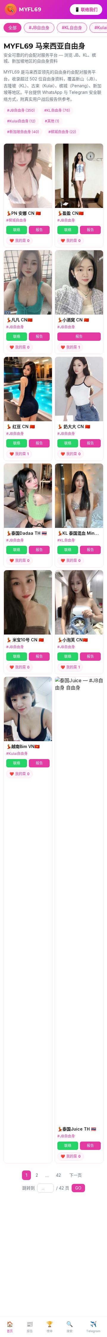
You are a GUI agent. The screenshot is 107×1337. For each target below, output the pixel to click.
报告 (39, 230)
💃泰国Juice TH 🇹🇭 (76, 1128)
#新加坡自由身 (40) (23, 132)
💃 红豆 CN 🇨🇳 (20, 426)
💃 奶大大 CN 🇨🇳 (73, 426)
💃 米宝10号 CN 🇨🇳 (25, 639)
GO (78, 1187)
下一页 (75, 1175)
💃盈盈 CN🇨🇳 (70, 213)
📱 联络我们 (86, 9)
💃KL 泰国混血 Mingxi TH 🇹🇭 (79, 533)
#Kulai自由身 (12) (21, 121)
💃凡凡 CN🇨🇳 (19, 319)
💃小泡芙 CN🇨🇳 (72, 639)
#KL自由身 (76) (57, 110)
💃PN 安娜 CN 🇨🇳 (23, 213)
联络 (16, 230)
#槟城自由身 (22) (62, 132)
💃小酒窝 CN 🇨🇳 (73, 319)
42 (58, 1175)
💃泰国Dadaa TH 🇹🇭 (26, 533)
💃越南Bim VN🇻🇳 (23, 746)
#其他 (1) (52, 121)
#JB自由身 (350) (21, 110)
